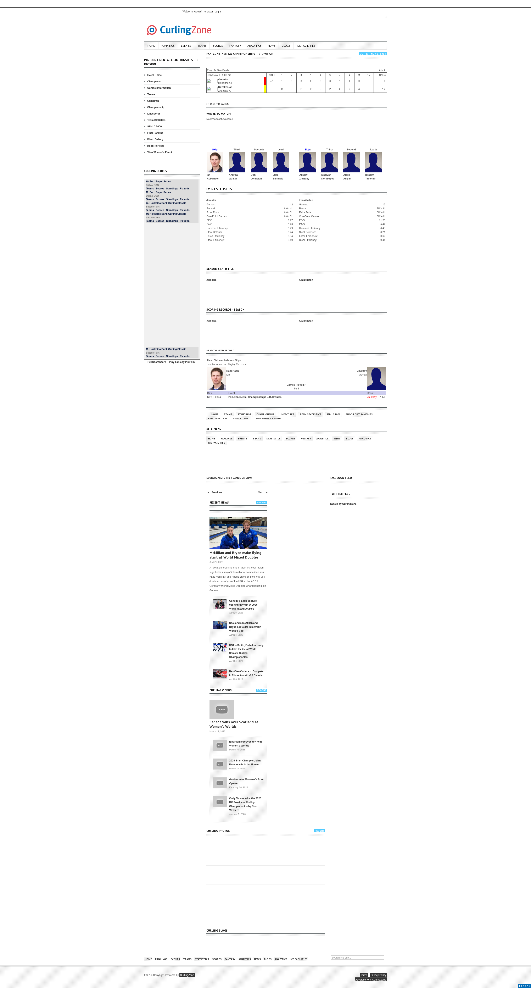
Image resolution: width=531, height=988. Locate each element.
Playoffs (185, 188)
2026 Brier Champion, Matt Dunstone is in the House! (245, 762)
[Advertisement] (172, 285)
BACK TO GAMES (219, 103)
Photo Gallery (155, 139)
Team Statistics (156, 120)
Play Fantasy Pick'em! (182, 362)
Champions (154, 81)
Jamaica (223, 79)
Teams (201, 46)
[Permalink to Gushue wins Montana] (220, 782)
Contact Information (159, 88)
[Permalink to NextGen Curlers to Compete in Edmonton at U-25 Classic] (220, 673)
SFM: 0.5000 (154, 126)
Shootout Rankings (359, 414)
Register (208, 11)
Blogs (286, 46)
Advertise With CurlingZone (370, 979)
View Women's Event (159, 152)
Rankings (168, 46)
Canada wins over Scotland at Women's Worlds (233, 724)
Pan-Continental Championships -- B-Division (254, 397)
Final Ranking (155, 133)
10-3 (382, 397)
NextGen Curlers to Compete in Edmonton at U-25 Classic (246, 673)
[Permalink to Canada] (220, 603)
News (271, 46)
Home (151, 46)
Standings (153, 100)
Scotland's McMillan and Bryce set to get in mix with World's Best (245, 627)
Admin (382, 70)
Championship (155, 107)
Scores (218, 46)
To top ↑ (524, 986)
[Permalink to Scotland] (220, 624)
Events (186, 46)
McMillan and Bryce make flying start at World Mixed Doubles (235, 555)
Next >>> (263, 492)
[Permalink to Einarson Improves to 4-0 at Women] (220, 745)
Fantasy (235, 46)
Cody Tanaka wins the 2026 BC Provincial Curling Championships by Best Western (245, 804)
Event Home (154, 75)
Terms (363, 975)
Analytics (254, 46)
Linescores (154, 113)
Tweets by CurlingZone (343, 504)
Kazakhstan (225, 87)
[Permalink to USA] (220, 647)
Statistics (273, 438)
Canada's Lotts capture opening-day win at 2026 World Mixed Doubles (243, 604)
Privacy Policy (378, 975)
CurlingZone (187, 975)
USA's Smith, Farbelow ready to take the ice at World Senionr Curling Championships (246, 651)
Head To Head (155, 146)
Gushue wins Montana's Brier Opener (246, 781)
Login (218, 11)
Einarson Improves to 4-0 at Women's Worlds (245, 743)
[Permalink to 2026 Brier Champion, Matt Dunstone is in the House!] (220, 763)
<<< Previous (214, 492)
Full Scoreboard (156, 362)
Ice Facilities (306, 46)
